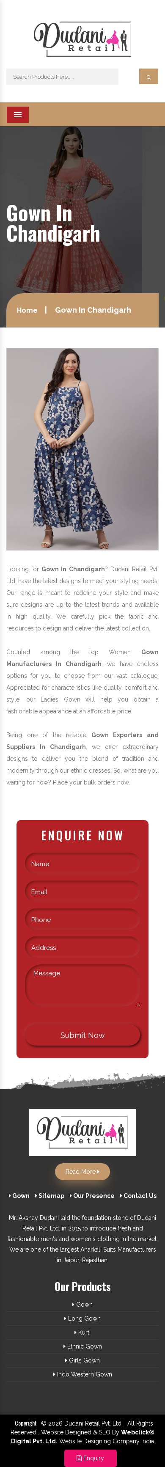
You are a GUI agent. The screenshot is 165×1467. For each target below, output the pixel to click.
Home (27, 310)
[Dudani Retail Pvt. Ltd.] (82, 42)
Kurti (84, 1332)
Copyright (26, 1422)
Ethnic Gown (84, 1346)
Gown (20, 1195)
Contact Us (139, 1195)
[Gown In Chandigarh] (82, 448)
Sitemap (50, 1195)
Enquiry (93, 1458)
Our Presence (93, 1195)
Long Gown (83, 1318)
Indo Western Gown (83, 1374)
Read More (81, 1171)
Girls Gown (83, 1360)
